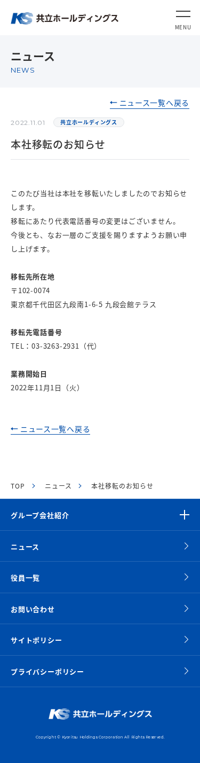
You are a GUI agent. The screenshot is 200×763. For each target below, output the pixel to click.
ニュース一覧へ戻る (154, 102)
